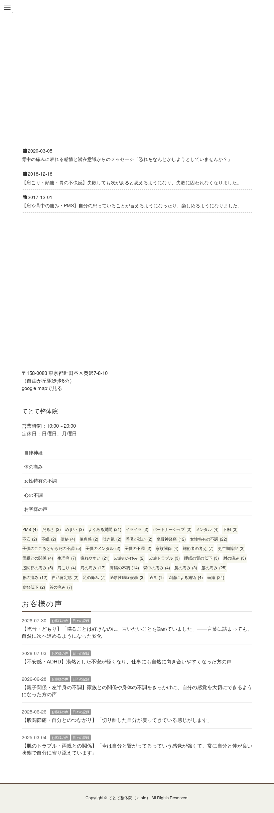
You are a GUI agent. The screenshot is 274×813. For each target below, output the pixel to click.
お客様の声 (35, 508)
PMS (30, 529)
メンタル (207, 529)
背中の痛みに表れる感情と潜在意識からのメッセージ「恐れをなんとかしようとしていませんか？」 (127, 159)
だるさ (51, 529)
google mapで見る (42, 387)
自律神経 (33, 452)
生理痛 (66, 558)
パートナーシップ (172, 529)
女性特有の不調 (40, 480)
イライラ (137, 529)
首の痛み (60, 587)
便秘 (67, 539)
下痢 (230, 529)
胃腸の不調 (124, 567)
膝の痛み (34, 577)
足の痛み (94, 577)
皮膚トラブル (164, 558)
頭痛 (215, 577)
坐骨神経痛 (171, 539)
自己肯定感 (65, 577)
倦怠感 (89, 539)
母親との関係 (37, 558)
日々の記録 (81, 620)
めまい (74, 529)
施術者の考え (198, 548)
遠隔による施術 (185, 577)
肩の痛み (93, 567)
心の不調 (33, 494)
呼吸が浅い (139, 539)
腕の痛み (185, 567)
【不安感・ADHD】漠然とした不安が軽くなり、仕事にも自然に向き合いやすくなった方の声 (127, 661)
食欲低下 (33, 587)
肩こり (66, 567)
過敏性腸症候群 (127, 577)
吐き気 (112, 539)
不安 (29, 539)
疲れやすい (95, 558)
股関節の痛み (37, 567)
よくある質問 (104, 529)
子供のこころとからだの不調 (51, 548)
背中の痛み (156, 567)
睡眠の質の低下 (201, 558)
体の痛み (33, 466)
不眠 (48, 539)
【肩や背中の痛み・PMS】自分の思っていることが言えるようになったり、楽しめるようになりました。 (132, 205)
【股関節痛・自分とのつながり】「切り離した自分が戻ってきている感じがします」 (117, 719)
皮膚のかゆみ (129, 558)
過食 (156, 577)
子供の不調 (138, 548)
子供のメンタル (103, 548)
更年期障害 (231, 548)
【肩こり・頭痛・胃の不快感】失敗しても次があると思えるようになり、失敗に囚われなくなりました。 (132, 182)
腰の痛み (214, 567)
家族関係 (167, 548)
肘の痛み (234, 558)
